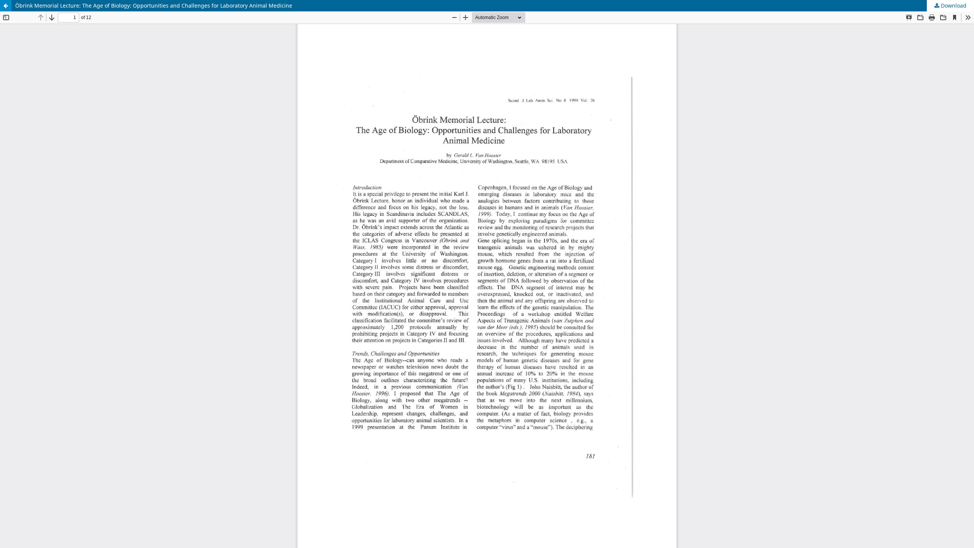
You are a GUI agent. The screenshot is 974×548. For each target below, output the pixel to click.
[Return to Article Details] (5, 5)
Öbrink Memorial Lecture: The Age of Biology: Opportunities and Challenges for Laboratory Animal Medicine (153, 5)
